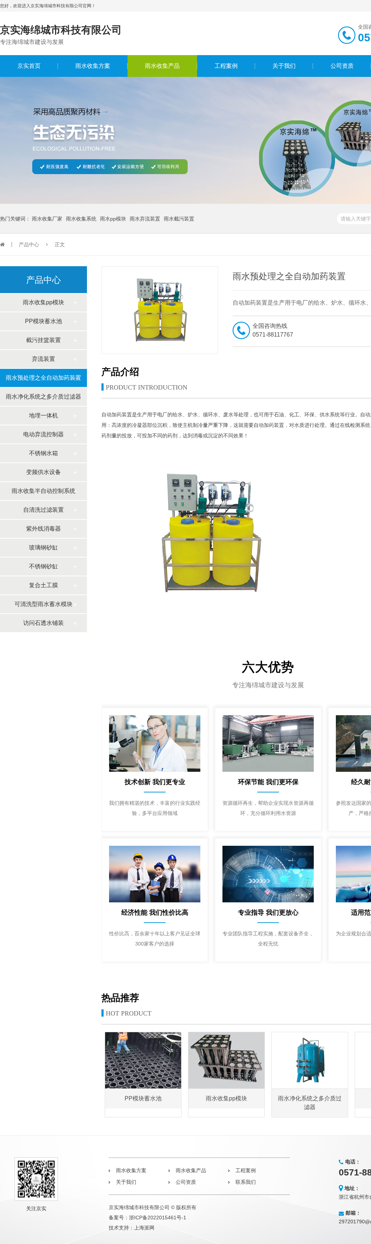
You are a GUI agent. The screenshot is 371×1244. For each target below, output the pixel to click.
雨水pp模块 (113, 219)
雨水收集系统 (81, 219)
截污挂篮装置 (43, 340)
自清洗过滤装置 (43, 510)
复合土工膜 (43, 585)
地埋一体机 (43, 415)
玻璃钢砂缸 (43, 547)
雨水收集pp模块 (43, 302)
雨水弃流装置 (145, 219)
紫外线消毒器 (43, 529)
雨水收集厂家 (47, 219)
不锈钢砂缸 (43, 566)
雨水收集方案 (92, 66)
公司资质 (342, 66)
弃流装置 (43, 359)
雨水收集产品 (162, 66)
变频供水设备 (43, 472)
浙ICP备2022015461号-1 (157, 1217)
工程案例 (226, 66)
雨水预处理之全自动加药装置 (43, 378)
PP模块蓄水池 (43, 321)
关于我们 (284, 66)
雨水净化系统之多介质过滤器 (43, 397)
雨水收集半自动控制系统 (43, 491)
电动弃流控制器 (43, 434)
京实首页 (29, 66)
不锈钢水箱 (43, 453)
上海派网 (144, 1228)
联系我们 (245, 1182)
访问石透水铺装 (43, 623)
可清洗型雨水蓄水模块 (43, 604)
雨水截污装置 (179, 219)
